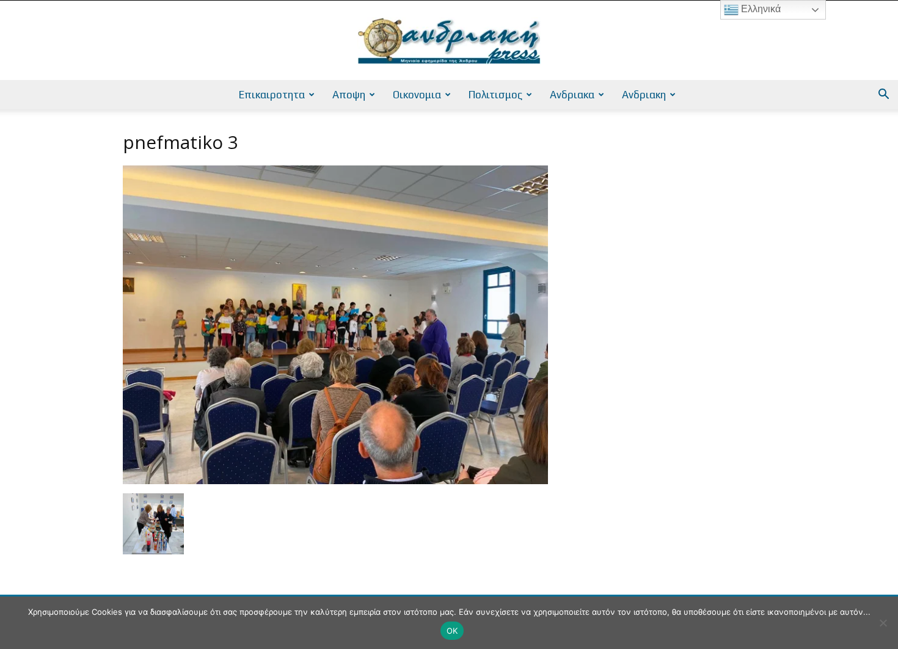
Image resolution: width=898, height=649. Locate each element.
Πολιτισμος (495, 95)
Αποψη (348, 95)
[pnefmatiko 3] (335, 481)
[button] (883, 95)
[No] (883, 623)
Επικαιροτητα (272, 95)
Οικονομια (417, 95)
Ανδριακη (644, 95)
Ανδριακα (572, 95)
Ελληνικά (760, 9)
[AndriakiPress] (449, 41)
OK (452, 631)
